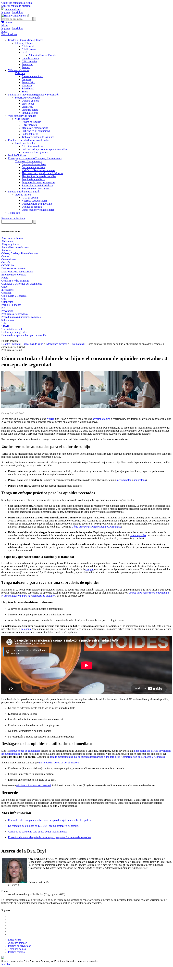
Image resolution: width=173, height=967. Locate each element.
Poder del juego (30, 134)
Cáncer (5, 256)
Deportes (26, 79)
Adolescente (28, 46)
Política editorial (16, 951)
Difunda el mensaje (32, 206)
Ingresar (5, 12)
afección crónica (101, 418)
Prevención (7, 310)
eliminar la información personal (33, 785)
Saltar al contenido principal (16, 5)
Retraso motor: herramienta (36, 188)
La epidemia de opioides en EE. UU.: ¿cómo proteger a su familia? (43, 825)
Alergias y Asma (10, 244)
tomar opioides (138, 535)
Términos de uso (17, 948)
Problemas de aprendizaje (15, 314)
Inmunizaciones (30, 112)
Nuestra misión (23, 194)
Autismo (5, 250)
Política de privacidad (19, 945)
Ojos (3, 298)
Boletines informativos (34, 164)
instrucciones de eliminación (25, 750)
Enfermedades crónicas (13, 274)
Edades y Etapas (23, 43)
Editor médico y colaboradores (38, 209)
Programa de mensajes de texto (38, 182)
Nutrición (27, 85)
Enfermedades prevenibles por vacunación (44, 149)
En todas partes (30, 109)
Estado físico (28, 82)
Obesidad (6, 292)
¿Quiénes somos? (17, 942)
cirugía (50, 418)
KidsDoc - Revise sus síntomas (38, 170)
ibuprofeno (140, 480)
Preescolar (27, 64)
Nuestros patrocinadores (34, 200)
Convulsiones (8, 259)
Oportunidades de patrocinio (37, 203)
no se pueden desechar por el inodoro (59, 762)
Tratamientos (77, 343)
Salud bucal (28, 88)
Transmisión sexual (11, 329)
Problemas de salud (25, 143)
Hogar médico (29, 124)
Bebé (24, 52)
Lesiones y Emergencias (34, 152)
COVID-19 (7, 265)
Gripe (4, 286)
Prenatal (26, 67)
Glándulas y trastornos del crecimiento (21, 283)
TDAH (5, 326)
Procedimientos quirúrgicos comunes (21, 317)
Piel (3, 307)
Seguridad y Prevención (27, 97)
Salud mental (8, 320)
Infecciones (7, 289)
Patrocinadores (12, 9)
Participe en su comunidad (36, 130)
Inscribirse (17, 12)
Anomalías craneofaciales (15, 247)
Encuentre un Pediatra (13, 218)
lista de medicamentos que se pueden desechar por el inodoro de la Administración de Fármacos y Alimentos (107, 756)
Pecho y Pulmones (11, 304)
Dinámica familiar (31, 121)
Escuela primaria (30, 58)
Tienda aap (14, 212)
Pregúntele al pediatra (33, 179)
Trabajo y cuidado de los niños (38, 137)
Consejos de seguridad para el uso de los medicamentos (37, 831)
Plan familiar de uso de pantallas (39, 176)
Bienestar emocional (32, 76)
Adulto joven (29, 49)
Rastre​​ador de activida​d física (37, 185)
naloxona (26, 629)
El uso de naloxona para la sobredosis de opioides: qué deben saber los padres (49, 820)
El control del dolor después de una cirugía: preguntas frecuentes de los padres (49, 837)
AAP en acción (30, 197)
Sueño (25, 91)
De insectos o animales (13, 268)
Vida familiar (22, 118)
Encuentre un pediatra (33, 167)
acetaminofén (124, 480)
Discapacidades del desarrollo (17, 271)
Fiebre (4, 277)
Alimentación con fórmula (42, 55)
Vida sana (20, 73)
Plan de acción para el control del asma (42, 173)
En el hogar (28, 103)
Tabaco (5, 323)
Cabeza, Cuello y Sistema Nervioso (20, 253)
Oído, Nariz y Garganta (14, 295)
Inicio (4, 31)
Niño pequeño (29, 61)
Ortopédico (7, 301)
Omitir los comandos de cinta (16, 2)
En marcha (27, 106)
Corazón (5, 262)
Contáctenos (14, 939)
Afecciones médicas (32, 146)
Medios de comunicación (35, 127)
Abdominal (7, 241)
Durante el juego (30, 100)
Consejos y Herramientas (28, 161)
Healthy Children (10, 343)
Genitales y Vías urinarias (15, 280)
